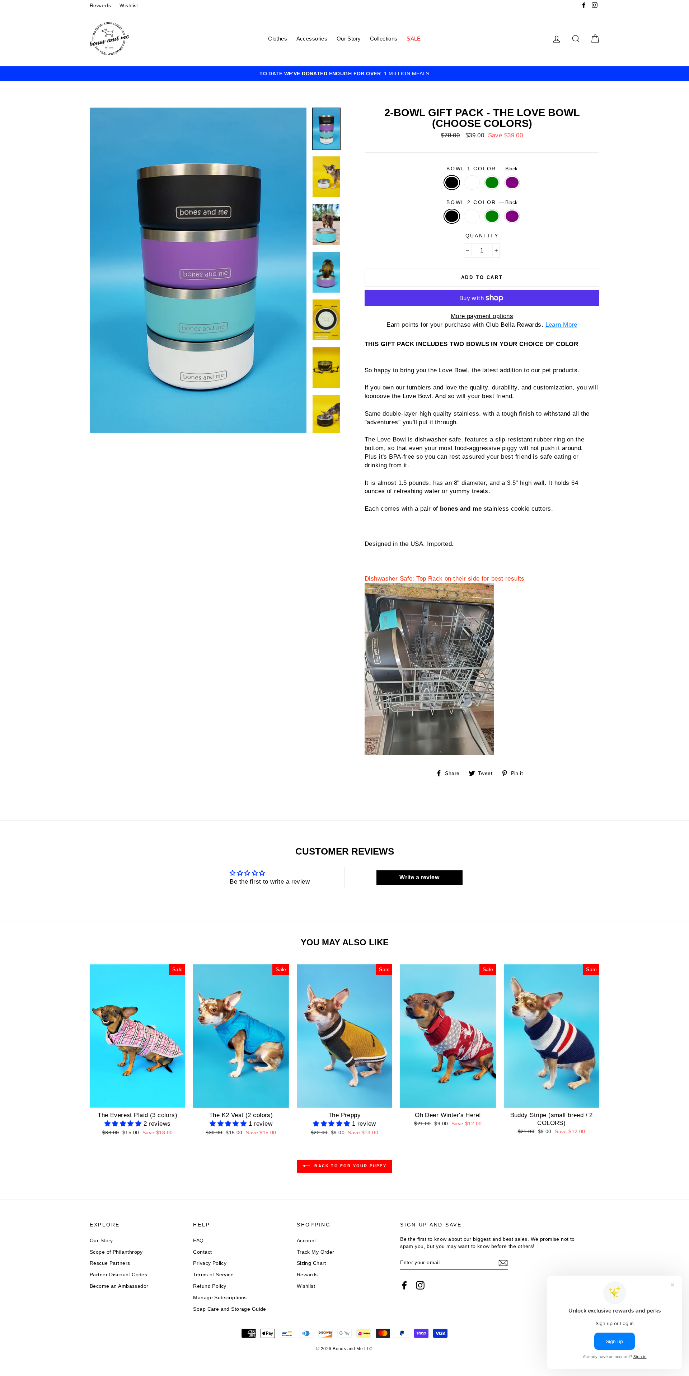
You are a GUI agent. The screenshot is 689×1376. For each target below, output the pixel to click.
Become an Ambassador (119, 1286)
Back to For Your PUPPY (349, 1166)
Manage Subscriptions (220, 1297)
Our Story (349, 39)
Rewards (100, 5)
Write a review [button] (419, 877)
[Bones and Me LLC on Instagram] (420, 1285)
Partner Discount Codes (118, 1274)
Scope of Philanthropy (116, 1252)
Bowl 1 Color (481, 168)
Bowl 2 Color (481, 202)
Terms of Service (213, 1274)
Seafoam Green (492, 182)
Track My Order (315, 1252)
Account (306, 1240)
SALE (414, 39)
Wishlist (128, 5)
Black (452, 182)
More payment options (482, 316)
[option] (344, 73)
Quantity (482, 235)
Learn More (561, 324)
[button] (124, 1123)
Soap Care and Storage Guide (229, 1309)
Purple (512, 182)
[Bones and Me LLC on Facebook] (404, 1285)
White (472, 182)
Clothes (277, 39)
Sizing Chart (311, 1263)
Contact (202, 1252)
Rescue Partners (110, 1263)
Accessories (312, 39)
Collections (384, 39)
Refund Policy (209, 1286)
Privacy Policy (209, 1263)
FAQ (198, 1240)
